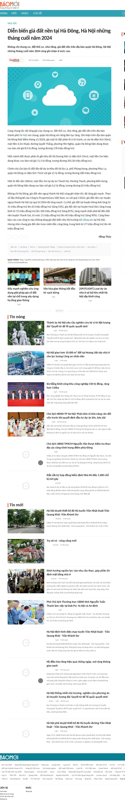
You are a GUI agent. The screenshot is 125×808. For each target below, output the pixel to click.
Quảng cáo (3, 799)
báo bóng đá (15, 779)
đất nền (14, 247)
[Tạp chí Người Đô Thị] (48, 579)
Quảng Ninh (33, 775)
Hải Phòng (59, 779)
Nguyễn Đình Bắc (62, 775)
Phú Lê (75, 765)
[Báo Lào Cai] (49, 545)
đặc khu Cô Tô (101, 765)
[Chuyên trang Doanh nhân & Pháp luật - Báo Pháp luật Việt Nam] (50, 361)
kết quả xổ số (116, 768)
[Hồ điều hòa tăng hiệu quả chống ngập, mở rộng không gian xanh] (26, 672)
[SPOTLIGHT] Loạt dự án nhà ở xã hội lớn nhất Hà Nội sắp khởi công (93, 292)
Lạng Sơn (66, 765)
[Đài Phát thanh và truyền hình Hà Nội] (46, 297)
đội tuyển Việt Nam (66, 768)
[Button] (22, 60)
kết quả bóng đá (46, 775)
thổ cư (32, 247)
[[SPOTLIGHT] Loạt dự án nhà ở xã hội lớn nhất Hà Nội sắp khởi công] (95, 277)
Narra (52, 772)
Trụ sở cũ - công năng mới (61, 540)
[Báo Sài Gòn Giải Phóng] (49, 452)
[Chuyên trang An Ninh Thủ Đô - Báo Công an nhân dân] (48, 422)
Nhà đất (12, 23)
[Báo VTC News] (50, 519)
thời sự (4, 779)
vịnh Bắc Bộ (98, 772)
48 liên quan (63, 331)
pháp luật (45, 765)
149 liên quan (63, 579)
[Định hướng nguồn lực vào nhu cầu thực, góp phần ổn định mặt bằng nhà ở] (26, 581)
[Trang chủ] (9, 5)
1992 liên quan (48, 60)
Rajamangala (29, 772)
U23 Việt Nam (90, 768)
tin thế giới (35, 779)
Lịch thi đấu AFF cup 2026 (11, 772)
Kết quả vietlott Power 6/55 (12, 768)
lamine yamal (101, 775)
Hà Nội (23, 135)
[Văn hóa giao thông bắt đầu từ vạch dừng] (59, 277)
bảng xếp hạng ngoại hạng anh (27, 765)
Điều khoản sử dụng (7, 794)
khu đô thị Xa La (54, 251)
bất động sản (86, 220)
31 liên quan (64, 545)
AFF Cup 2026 (7, 765)
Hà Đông (23, 247)
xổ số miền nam (87, 765)
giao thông (61, 772)
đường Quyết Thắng (46, 247)
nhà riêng (91, 247)
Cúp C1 (4, 775)
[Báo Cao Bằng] (11, 305)
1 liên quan (63, 360)
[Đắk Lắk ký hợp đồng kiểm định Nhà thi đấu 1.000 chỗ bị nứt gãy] (26, 485)
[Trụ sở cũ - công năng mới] (26, 551)
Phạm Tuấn (98, 779)
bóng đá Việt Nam (33, 768)
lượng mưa (56, 765)
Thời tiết (13, 775)
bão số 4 (22, 775)
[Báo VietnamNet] (49, 331)
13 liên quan (63, 392)
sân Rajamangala (49, 768)
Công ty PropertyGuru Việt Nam (71, 247)
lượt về (79, 768)
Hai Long (78, 779)
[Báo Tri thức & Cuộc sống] (83, 301)
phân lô (67, 251)
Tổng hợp (29, 791)
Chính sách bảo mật (6, 796)
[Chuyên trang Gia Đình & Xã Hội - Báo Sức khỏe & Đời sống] (14, 60)
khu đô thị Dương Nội (19, 251)
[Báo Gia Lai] (51, 610)
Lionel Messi (103, 768)
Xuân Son (69, 779)
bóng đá (88, 779)
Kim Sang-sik (47, 779)
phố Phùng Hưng (38, 251)
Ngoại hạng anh (111, 779)
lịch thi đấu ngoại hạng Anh (82, 775)
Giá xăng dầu (115, 775)
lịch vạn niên (42, 772)
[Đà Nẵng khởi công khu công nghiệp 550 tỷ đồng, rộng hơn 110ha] (26, 394)
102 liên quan (61, 422)
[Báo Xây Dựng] (50, 483)
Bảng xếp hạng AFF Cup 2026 (80, 772)
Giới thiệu (3, 791)
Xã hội (25, 779)
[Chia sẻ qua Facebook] (10, 237)
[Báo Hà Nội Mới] (50, 731)
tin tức (112, 765)
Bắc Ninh (108, 772)
